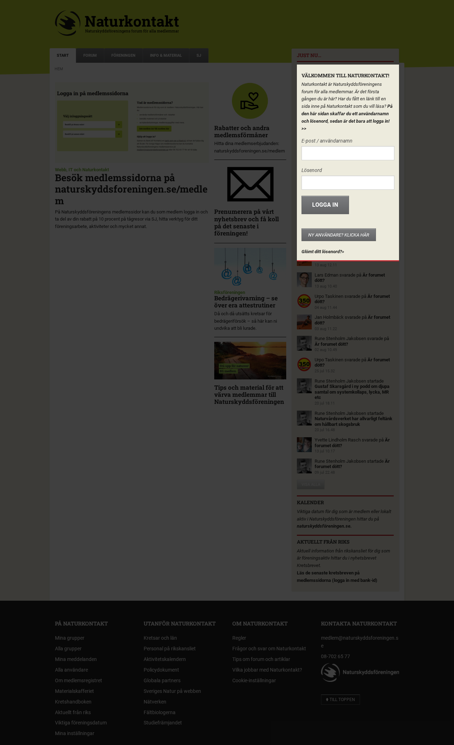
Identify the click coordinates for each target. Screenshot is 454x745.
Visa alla (310, 484)
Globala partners (162, 680)
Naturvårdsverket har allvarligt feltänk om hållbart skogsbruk (353, 421)
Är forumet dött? (331, 344)
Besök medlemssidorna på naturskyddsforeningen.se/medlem (131, 189)
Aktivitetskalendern (165, 659)
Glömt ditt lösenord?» (322, 251)
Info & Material (166, 55)
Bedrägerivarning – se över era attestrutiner (246, 301)
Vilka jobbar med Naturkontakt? (267, 670)
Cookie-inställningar (254, 680)
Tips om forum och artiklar (261, 659)
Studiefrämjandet (163, 722)
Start (63, 55)
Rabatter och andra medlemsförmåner (242, 131)
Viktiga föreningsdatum (81, 722)
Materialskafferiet (74, 691)
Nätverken (155, 702)
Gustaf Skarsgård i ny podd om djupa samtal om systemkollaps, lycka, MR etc (352, 392)
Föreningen (123, 55)
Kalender (310, 502)
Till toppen (341, 699)
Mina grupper (69, 638)
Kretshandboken (73, 702)
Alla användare (71, 670)
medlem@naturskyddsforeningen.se (359, 642)
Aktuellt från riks (323, 542)
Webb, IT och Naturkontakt (82, 169)
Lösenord (311, 170)
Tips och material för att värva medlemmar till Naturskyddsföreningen (249, 394)
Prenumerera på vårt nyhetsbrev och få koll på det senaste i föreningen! (246, 222)
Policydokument (161, 670)
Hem (59, 69)
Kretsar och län (160, 638)
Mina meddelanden (76, 659)
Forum (90, 55)
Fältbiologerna (160, 712)
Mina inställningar (74, 733)
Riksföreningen (229, 292)
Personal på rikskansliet (170, 648)
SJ (198, 55)
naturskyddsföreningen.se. (324, 526)
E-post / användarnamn (327, 141)
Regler (239, 638)
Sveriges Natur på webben (172, 691)
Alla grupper (68, 648)
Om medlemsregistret (78, 680)
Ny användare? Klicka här (338, 235)
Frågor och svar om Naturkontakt (269, 648)
